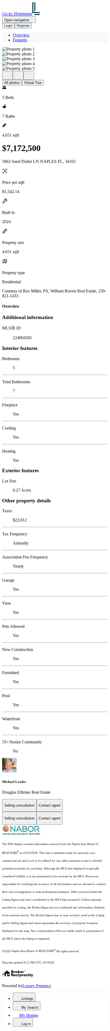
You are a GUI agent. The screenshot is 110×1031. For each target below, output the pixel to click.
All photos (12, 83)
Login (8, 26)
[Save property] (18, 75)
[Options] (7, 75)
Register (23, 26)
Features (20, 40)
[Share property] (28, 75)
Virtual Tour (33, 83)
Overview (21, 35)
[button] (55, 49)
